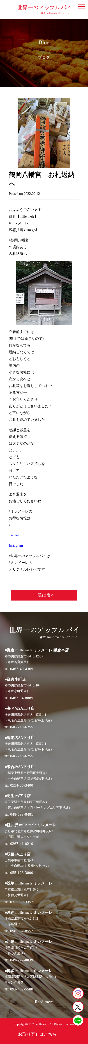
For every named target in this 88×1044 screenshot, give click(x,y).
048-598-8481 (21, 814)
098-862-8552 (21, 931)
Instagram (16, 545)
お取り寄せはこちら (37, 1034)
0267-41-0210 (21, 844)
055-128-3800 (21, 873)
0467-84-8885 (21, 698)
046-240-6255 (21, 727)
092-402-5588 (21, 989)
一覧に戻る (44, 595)
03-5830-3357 (21, 902)
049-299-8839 (21, 960)
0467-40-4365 (21, 669)
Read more (44, 1001)
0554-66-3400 (21, 785)
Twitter (14, 535)
